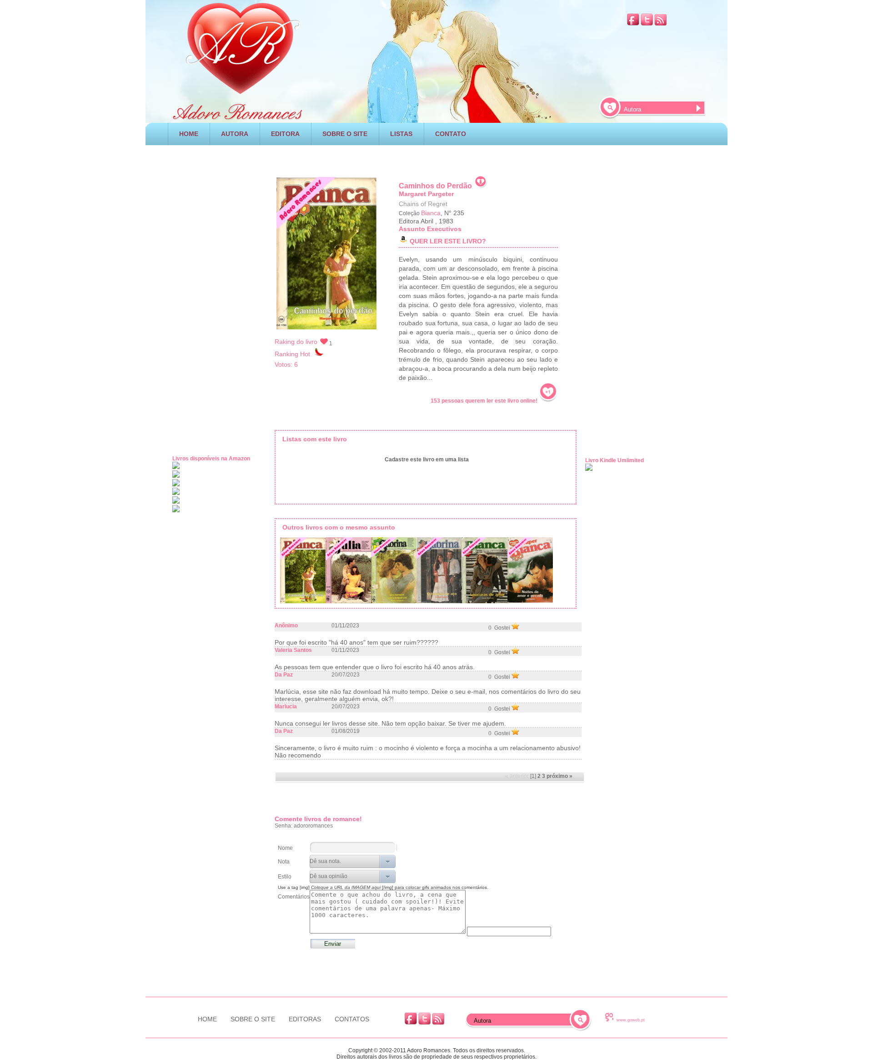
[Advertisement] (436, 157)
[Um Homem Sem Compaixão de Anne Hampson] (393, 572)
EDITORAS (305, 1019)
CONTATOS (352, 1019)
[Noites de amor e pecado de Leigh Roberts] (530, 572)
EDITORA (285, 133)
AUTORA (234, 133)
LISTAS (401, 133)
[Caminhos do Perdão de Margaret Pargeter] (303, 572)
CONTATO (450, 133)
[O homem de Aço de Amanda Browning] (439, 572)
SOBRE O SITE (344, 133)
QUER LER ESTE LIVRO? (448, 241)
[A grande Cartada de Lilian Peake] (348, 572)
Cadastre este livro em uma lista (427, 459)
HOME (188, 133)
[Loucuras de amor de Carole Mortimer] (484, 572)
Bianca (431, 213)
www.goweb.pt (631, 1020)
